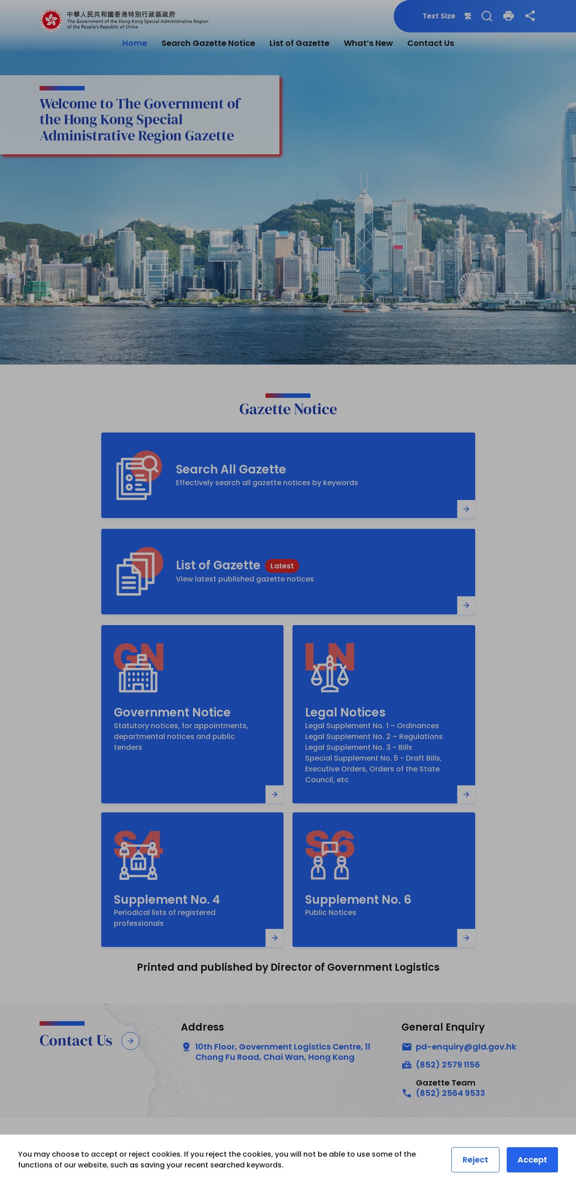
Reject (475, 1159)
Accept (532, 1159)
